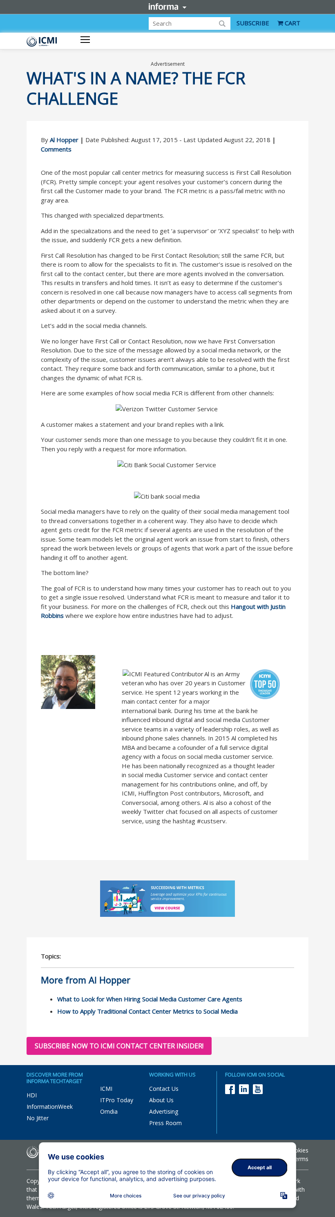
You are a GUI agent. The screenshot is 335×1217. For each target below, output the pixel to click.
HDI (32, 1095)
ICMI (106, 1088)
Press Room (165, 1123)
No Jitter (38, 1118)
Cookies (297, 1150)
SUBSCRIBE (253, 23)
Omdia (109, 1111)
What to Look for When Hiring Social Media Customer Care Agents (149, 999)
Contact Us (164, 1088)
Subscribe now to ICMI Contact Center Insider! (119, 1045)
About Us (161, 1100)
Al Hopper (64, 140)
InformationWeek (50, 1106)
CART (291, 23)
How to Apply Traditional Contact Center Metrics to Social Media (147, 1011)
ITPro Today (116, 1100)
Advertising (163, 1111)
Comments (56, 149)
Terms (299, 1159)
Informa (167, 6)
